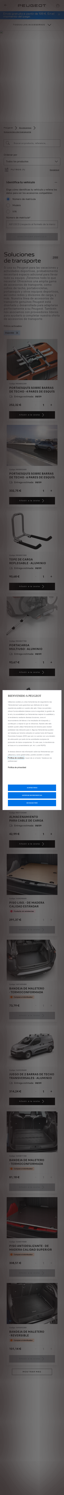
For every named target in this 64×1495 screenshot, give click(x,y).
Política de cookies (16, 757)
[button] (32, 795)
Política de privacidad (17, 767)
